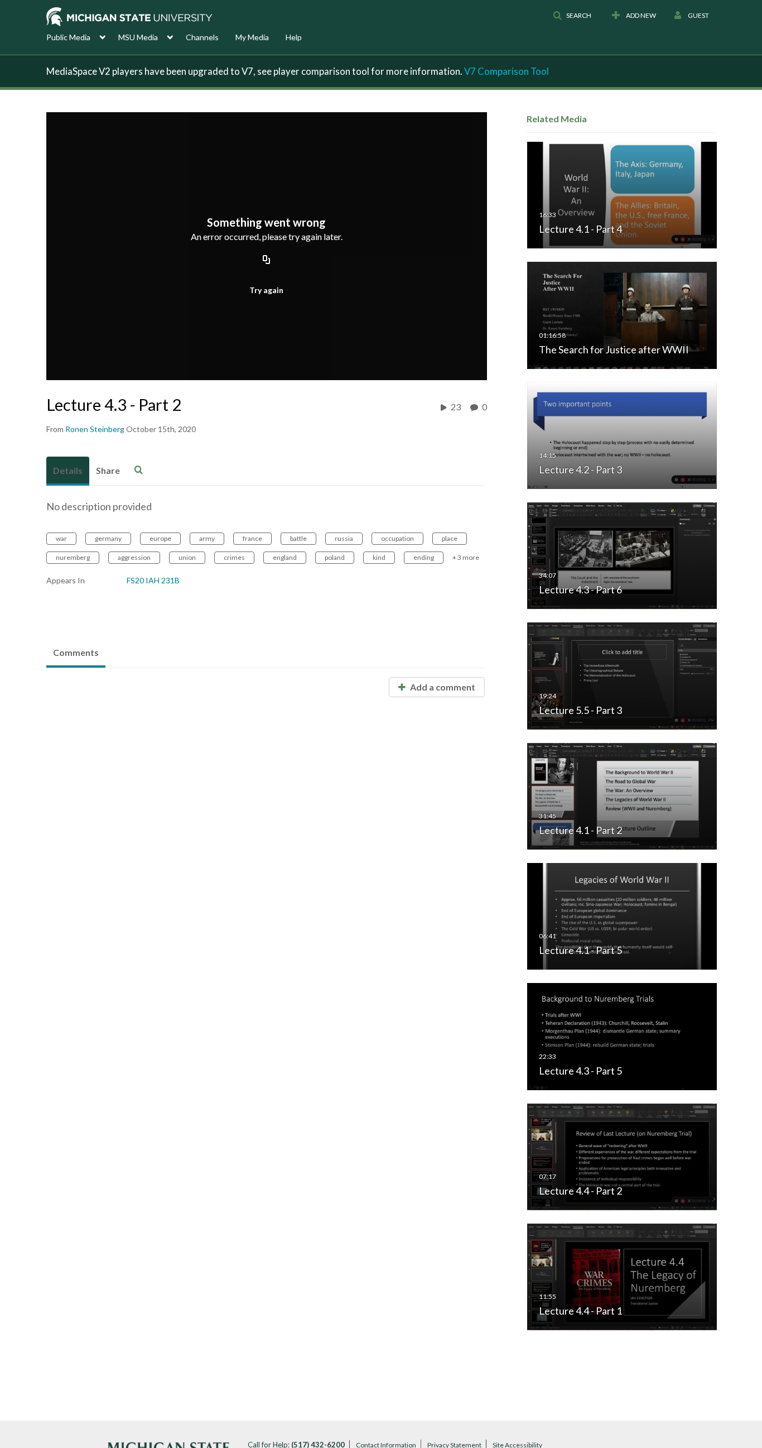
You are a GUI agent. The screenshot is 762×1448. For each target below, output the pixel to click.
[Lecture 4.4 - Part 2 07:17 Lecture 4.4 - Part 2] (622, 1156)
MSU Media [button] (138, 37)
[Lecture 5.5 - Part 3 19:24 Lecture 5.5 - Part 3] (622, 675)
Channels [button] (202, 37)
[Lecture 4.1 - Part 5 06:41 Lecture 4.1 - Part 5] (622, 916)
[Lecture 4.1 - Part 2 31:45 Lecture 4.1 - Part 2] (622, 795)
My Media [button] (252, 37)
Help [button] (294, 37)
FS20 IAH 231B (153, 580)
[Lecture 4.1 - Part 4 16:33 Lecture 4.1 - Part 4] (622, 194)
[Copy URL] (267, 261)
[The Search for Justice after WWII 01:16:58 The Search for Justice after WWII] (622, 314)
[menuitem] (82, 36)
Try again (266, 290)
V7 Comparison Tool (506, 71)
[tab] (67, 471)
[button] (572, 16)
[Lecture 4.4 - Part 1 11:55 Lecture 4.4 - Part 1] (622, 1276)
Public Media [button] (68, 37)
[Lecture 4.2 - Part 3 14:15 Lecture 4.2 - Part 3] (622, 434)
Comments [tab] (76, 652)
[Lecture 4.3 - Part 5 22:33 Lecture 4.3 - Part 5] (622, 1036)
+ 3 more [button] (465, 557)
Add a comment (441, 687)
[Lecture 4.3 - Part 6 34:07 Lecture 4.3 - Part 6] (622, 555)
